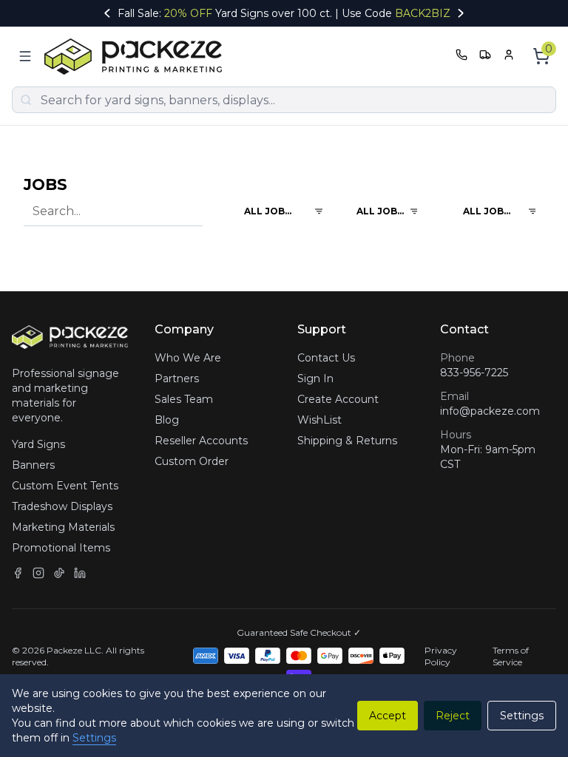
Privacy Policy (441, 656)
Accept (387, 715)
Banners (33, 465)
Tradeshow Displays (62, 506)
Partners (177, 378)
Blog (167, 420)
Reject (453, 715)
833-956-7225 (474, 372)
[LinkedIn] (80, 573)
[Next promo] (460, 13)
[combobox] (271, 211)
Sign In (315, 378)
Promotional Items (61, 547)
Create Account (338, 399)
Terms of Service (511, 656)
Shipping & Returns (347, 440)
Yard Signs (38, 444)
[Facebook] (18, 573)
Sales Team (184, 399)
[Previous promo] (107, 13)
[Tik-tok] (59, 573)
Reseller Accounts (201, 440)
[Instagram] (38, 573)
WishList (319, 420)
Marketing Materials (63, 527)
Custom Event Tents (65, 485)
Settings (94, 737)
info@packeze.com (490, 411)
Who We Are (188, 357)
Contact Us (326, 357)
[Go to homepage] (136, 56)
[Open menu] (25, 56)
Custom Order (192, 461)
